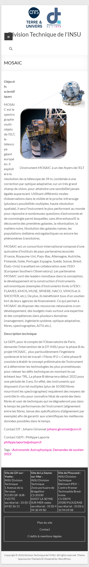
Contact (45, 529)
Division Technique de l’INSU (44, 34)
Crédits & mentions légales (45, 536)
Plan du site (44, 522)
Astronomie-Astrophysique (32, 450)
